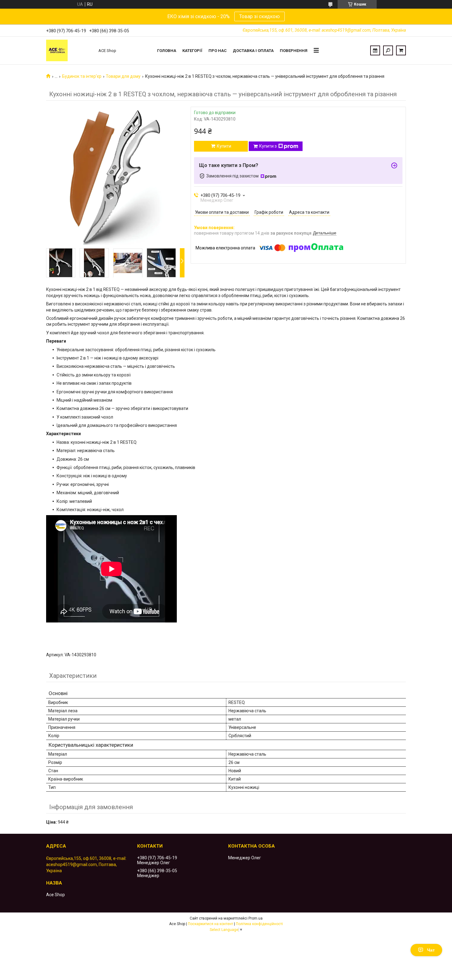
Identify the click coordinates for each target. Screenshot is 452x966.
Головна (166, 50)
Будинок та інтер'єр (81, 76)
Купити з (268, 146)
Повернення (293, 50)
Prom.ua (255, 918)
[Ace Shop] (69, 50)
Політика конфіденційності (259, 924)
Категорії (192, 50)
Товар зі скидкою (259, 16)
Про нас (217, 50)
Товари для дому (123, 76)
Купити (224, 146)
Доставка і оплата (253, 50)
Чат (431, 950)
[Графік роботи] (375, 50)
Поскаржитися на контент (210, 924)
